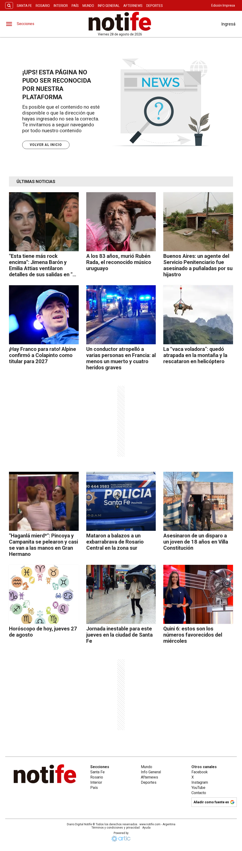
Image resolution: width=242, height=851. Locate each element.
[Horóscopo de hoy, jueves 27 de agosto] (44, 594)
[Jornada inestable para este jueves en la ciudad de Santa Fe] (121, 594)
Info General (109, 6)
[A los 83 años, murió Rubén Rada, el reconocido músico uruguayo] (121, 221)
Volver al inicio (46, 145)
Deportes (154, 6)
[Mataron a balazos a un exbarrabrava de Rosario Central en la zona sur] (121, 501)
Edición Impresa (223, 5)
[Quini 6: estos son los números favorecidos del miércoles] (198, 594)
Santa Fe (24, 6)
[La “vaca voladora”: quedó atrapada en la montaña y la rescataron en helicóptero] (198, 314)
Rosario (43, 6)
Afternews (133, 6)
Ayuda (146, 827)
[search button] (9, 5)
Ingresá (228, 23)
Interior (61, 6)
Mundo (88, 6)
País (75, 6)
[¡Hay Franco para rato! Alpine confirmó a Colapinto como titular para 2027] (44, 314)
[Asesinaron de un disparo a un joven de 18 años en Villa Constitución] (198, 501)
